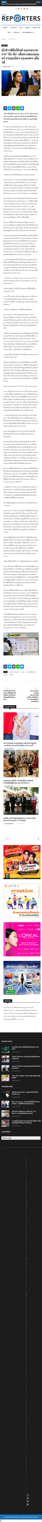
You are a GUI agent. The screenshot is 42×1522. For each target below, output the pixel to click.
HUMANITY (12, 39)
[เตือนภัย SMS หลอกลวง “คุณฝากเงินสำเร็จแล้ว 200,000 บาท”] (5, 1095)
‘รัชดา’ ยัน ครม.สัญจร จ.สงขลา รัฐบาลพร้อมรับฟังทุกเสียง (19, 1016)
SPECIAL (16, 32)
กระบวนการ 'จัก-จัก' (14, 672)
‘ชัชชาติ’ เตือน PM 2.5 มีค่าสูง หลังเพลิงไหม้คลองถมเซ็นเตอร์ (20, 1010)
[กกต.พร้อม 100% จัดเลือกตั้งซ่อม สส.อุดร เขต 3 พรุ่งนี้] (5, 1049)
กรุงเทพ (23, 672)
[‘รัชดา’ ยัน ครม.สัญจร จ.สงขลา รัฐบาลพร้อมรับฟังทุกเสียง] (5, 1078)
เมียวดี (11, 675)
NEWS (27, 27)
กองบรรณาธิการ (7, 66)
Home (5, 27)
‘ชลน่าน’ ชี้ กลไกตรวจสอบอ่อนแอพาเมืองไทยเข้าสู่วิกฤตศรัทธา (19, 4)
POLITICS (14, 27)
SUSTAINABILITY (27, 32)
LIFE (9, 32)
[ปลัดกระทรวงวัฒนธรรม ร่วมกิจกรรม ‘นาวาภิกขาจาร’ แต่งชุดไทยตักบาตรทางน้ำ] (5, 1114)
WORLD (35, 27)
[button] (37, 2)
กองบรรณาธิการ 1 (9, 748)
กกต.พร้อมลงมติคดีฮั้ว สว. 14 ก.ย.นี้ (13, 1019)
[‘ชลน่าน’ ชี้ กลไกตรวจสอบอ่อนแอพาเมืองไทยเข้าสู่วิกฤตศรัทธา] (5, 1069)
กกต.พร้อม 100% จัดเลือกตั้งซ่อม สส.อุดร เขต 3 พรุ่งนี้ (18, 1007)
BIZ (21, 27)
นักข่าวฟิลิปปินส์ (31, 672)
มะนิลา (5, 675)
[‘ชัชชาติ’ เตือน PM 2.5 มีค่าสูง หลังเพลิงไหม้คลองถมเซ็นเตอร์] (5, 1059)
